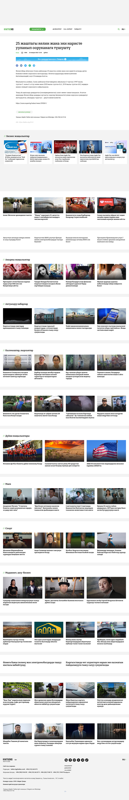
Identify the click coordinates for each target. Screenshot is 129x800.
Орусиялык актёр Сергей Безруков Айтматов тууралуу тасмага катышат (105, 602)
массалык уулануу (24, 112)
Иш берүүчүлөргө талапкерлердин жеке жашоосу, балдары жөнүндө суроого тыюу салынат (48, 743)
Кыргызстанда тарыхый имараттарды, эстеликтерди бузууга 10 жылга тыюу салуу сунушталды (46, 329)
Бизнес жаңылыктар (17, 136)
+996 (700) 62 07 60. (60, 117)
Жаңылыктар (36, 29)
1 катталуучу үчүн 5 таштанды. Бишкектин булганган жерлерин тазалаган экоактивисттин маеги (79, 508)
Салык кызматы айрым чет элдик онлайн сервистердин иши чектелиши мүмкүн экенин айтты (111, 217)
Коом (17, 52)
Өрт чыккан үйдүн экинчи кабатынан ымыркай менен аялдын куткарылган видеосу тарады (78, 375)
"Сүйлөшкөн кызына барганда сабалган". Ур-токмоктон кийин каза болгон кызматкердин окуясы (80, 416)
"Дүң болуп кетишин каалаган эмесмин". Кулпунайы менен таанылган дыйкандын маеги (46, 508)
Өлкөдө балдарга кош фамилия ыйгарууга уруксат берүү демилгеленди (78, 284)
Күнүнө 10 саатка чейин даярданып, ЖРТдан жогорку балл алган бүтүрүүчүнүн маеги (111, 508)
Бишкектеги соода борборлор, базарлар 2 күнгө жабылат (78, 216)
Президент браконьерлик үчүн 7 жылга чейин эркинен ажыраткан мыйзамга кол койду (111, 240)
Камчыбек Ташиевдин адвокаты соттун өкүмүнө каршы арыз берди (80, 742)
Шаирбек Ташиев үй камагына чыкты (15, 742)
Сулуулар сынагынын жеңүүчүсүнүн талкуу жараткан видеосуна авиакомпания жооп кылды (21, 603)
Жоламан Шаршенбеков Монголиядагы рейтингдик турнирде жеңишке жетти (14, 552)
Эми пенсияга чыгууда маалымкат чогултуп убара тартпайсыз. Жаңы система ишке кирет (111, 328)
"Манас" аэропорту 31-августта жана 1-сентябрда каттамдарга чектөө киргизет (47, 217)
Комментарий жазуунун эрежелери (14, 784)
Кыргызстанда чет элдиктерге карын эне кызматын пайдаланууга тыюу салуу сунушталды (94, 663)
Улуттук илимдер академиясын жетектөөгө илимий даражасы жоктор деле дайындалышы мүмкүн (110, 703)
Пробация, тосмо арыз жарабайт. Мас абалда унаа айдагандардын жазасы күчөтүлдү (110, 642)
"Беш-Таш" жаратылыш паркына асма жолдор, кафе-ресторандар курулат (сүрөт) (16, 702)
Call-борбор (67, 29)
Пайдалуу (77, 29)
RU (123, 759)
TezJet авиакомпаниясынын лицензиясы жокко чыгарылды (79, 327)
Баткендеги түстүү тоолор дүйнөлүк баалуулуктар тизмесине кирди (17, 642)
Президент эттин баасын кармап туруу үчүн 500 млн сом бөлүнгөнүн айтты (16, 284)
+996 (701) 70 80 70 (58, 772)
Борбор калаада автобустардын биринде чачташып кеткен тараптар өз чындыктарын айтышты (47, 375)
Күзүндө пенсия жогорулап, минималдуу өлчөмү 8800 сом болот (78, 240)
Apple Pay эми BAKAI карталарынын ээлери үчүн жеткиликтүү (115, 157)
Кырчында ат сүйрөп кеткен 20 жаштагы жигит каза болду (47, 415)
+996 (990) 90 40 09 (21, 772)
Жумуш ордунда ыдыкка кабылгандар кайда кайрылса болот (109, 284)
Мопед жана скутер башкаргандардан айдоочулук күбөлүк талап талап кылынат (78, 642)
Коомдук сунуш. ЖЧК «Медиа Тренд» (14, 781)
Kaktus (46, 52)
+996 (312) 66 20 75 (31, 769)
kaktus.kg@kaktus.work (18, 769)
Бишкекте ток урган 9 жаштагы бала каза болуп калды (16, 415)
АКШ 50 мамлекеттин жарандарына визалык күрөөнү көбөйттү (105, 465)
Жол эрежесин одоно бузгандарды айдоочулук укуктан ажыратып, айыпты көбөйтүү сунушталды (48, 702)
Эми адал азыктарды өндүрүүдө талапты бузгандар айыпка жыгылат (47, 642)
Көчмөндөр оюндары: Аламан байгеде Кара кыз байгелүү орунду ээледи (111, 552)
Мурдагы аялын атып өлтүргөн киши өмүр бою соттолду (110, 415)
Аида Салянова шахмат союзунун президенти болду (47, 551)
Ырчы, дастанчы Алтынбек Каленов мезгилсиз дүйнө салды (64, 602)
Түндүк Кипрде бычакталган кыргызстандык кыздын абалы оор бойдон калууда (47, 284)
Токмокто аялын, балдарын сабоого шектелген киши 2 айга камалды (110, 374)
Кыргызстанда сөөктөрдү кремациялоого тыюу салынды (16, 327)
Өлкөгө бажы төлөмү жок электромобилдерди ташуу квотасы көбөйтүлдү (32, 663)
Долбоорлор (57, 29)
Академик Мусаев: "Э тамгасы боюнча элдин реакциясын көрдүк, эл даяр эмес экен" (17, 508)
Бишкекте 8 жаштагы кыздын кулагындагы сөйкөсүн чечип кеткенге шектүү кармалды (15, 374)
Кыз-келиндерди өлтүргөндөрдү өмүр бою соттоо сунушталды (110, 742)
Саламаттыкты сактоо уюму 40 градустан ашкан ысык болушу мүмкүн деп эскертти (62, 465)
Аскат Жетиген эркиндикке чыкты (17, 215)
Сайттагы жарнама (9, 766)
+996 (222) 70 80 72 (46, 772)
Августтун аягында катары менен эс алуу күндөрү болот (16, 239)
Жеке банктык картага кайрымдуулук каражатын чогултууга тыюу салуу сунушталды (77, 703)
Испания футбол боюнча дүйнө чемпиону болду (22, 464)
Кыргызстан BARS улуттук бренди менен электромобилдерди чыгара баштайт (48, 240)
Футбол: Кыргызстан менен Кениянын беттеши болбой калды (80, 551)
